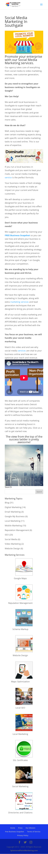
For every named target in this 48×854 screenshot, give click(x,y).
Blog (7, 502)
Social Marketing (20, 786)
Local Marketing (12, 520)
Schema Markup (20, 629)
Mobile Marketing (13, 525)
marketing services (19, 301)
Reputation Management (17, 530)
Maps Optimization (20, 681)
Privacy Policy (22, 835)
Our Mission (30, 828)
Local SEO (20, 707)
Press (20, 828)
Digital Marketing (13, 507)
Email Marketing (13, 511)
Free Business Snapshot (14, 831)
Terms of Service (33, 831)
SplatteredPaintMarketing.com (24, 850)
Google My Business (15, 516)
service (8, 177)
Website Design (12, 548)
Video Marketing (13, 543)
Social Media (11, 539)
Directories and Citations (20, 812)
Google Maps (20, 578)
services (22, 350)
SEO (7, 534)
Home (12, 828)
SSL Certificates (20, 760)
